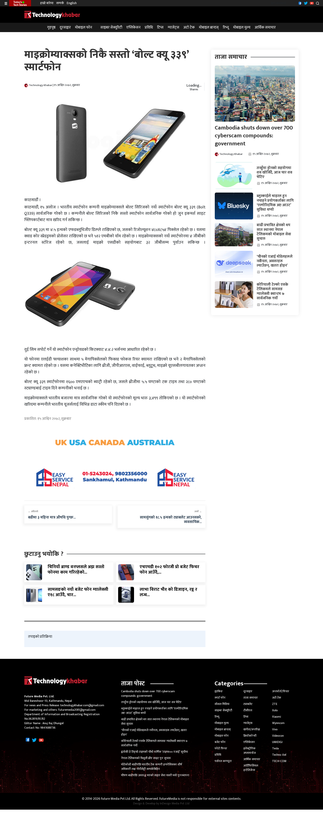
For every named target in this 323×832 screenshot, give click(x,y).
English (72, 3)
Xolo (275, 710)
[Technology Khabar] (52, 14)
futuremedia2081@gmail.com (77, 709)
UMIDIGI (277, 742)
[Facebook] (300, 3)
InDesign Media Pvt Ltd (174, 803)
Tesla (275, 748)
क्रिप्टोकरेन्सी (249, 735)
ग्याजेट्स (173, 27)
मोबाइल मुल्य (241, 27)
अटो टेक (189, 27)
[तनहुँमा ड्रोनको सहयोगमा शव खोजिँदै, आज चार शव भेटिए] (234, 175)
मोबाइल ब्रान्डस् (209, 27)
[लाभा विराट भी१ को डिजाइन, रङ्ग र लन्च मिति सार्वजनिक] (126, 594)
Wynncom (278, 723)
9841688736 (48, 727)
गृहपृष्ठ (51, 27)
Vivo (275, 729)
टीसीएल (247, 710)
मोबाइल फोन (83, 27)
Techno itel (279, 754)
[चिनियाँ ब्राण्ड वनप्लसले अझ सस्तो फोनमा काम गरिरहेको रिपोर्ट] (34, 572)
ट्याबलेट (247, 704)
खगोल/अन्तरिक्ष (251, 729)
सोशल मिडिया (222, 704)
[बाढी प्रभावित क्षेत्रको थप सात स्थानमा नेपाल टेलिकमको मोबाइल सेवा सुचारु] (234, 234)
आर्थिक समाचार (265, 27)
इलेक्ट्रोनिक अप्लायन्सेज (249, 750)
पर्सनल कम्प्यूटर (223, 761)
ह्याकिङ (219, 691)
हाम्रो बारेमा (46, 3)
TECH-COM (279, 761)
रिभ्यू (226, 27)
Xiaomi (276, 716)
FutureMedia (168, 798)
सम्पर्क (60, 3)
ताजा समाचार (250, 697)
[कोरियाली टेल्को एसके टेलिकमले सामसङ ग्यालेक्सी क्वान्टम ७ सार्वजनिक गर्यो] (234, 294)
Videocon (278, 735)
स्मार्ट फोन (220, 697)
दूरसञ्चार (65, 27)
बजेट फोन (220, 742)
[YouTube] (311, 3)
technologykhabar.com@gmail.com (82, 705)
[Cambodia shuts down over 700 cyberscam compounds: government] (255, 93)
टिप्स (160, 27)
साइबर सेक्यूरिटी (111, 27)
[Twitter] (305, 3)
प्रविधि (149, 27)
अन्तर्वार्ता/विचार (280, 691)
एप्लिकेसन (133, 27)
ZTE (274, 704)
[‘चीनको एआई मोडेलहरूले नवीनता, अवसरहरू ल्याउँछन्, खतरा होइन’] (234, 264)
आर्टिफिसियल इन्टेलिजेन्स (250, 768)
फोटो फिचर (221, 748)
